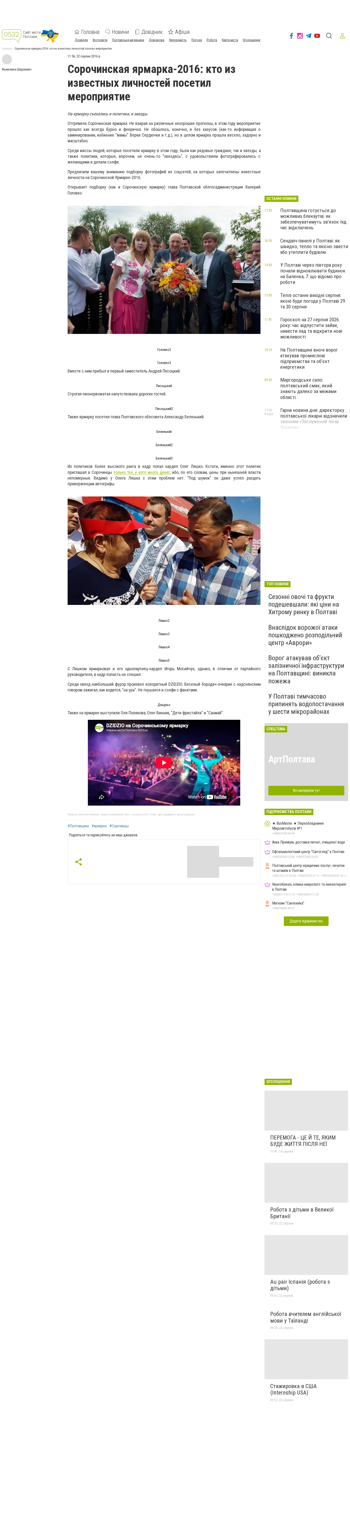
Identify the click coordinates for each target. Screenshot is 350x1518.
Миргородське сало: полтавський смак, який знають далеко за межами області (308, 388)
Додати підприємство (306, 921)
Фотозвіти (100, 40)
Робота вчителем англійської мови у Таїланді (305, 1317)
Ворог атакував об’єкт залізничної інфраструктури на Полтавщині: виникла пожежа (306, 669)
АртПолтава (291, 759)
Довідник (152, 32)
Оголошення (251, 40)
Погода (196, 40)
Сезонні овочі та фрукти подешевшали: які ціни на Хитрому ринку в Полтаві (303, 604)
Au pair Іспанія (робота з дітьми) (300, 1285)
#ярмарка (99, 826)
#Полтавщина (78, 826)
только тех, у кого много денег (142, 472)
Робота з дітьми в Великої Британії (301, 1213)
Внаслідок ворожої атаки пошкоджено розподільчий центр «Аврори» (305, 635)
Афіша (182, 32)
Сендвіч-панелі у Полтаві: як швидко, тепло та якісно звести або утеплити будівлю (314, 246)
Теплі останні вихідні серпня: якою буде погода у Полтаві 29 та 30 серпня (312, 301)
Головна (90, 32)
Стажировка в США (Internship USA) (293, 1389)
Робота (212, 40)
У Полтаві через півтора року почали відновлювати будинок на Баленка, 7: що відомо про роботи (312, 273)
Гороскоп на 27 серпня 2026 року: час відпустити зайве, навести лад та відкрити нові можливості (311, 328)
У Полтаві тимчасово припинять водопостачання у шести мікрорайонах (306, 704)
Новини (120, 32)
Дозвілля (81, 40)
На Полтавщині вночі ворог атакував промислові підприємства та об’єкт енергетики (309, 358)
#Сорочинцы (119, 826)
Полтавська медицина (128, 40)
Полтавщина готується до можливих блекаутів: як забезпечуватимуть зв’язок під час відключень (313, 219)
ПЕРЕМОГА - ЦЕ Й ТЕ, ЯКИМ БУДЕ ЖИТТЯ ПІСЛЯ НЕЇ (303, 1141)
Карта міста (230, 40)
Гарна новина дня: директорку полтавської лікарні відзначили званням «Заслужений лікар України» (313, 418)
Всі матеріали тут (306, 790)
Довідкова (156, 40)
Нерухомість (178, 40)
